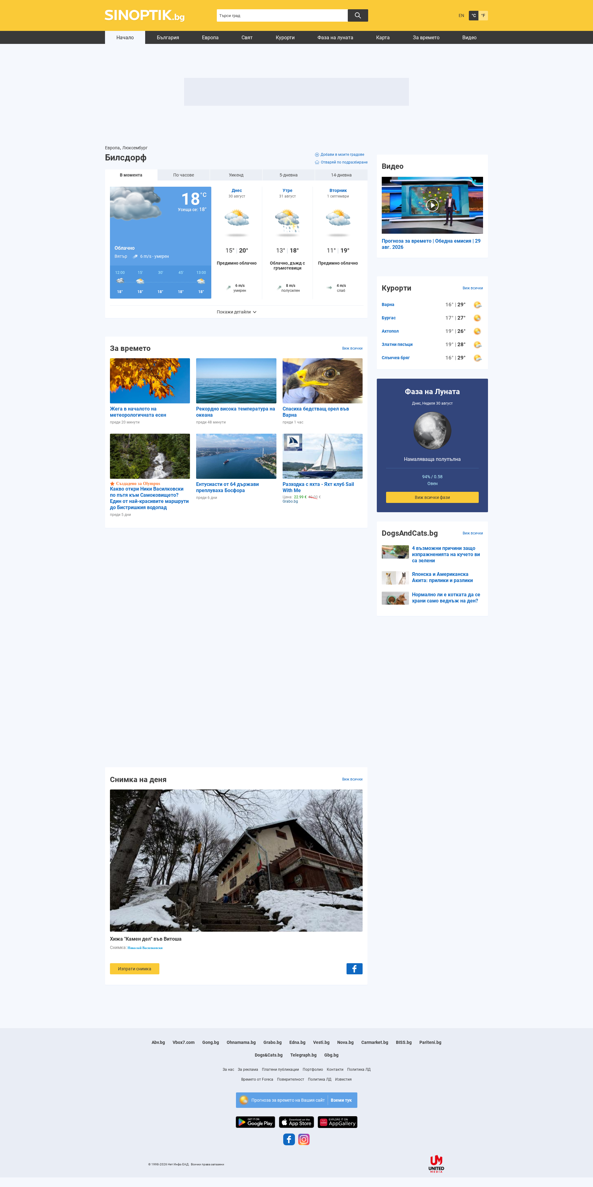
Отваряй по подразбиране (344, 162)
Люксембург (135, 147)
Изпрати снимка (134, 968)
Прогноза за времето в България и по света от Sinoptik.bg (148, 15)
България (168, 37)
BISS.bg (404, 1042)
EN (461, 15)
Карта (383, 37)
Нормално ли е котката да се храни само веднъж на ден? (446, 598)
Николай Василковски (145, 948)
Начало (125, 37)
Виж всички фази (432, 497)
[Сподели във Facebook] (355, 968)
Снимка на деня (138, 779)
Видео (469, 37)
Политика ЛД (359, 1069)
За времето (426, 37)
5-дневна (289, 174)
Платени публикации (280, 1069)
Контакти (335, 1069)
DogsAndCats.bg (410, 533)
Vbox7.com (184, 1042)
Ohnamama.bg (241, 1042)
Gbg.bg (331, 1055)
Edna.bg (297, 1042)
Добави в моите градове (342, 154)
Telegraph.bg (303, 1055)
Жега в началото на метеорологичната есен (138, 412)
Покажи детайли (234, 311)
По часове (183, 174)
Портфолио (313, 1069)
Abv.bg (158, 1042)
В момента (131, 174)
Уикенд (236, 174)
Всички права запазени (207, 1164)
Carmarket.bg (374, 1042)
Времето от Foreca (257, 1079)
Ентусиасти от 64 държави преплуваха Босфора (227, 487)
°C (474, 15)
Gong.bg (210, 1042)
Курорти (285, 37)
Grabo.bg (272, 1042)
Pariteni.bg (430, 1042)
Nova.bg (345, 1042)
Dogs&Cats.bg (269, 1055)
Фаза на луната (335, 37)
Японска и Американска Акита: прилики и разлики (442, 577)
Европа (210, 37)
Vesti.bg (321, 1042)
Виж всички (352, 348)
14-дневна (341, 174)
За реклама (248, 1069)
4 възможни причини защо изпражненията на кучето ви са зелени (446, 554)
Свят (247, 37)
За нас (228, 1069)
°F (483, 15)
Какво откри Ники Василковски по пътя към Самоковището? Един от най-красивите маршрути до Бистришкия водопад (149, 498)
